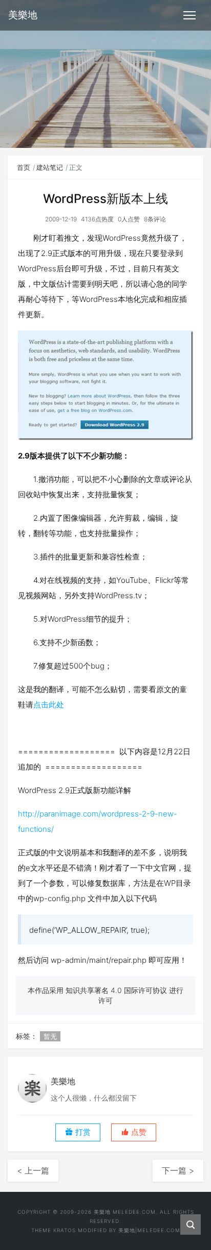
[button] (133, 1132)
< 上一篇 (33, 1170)
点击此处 (48, 704)
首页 (23, 167)
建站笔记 (49, 167)
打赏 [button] (82, 1132)
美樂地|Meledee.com (149, 1230)
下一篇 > (178, 1170)
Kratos (64, 1230)
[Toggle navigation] (189, 15)
